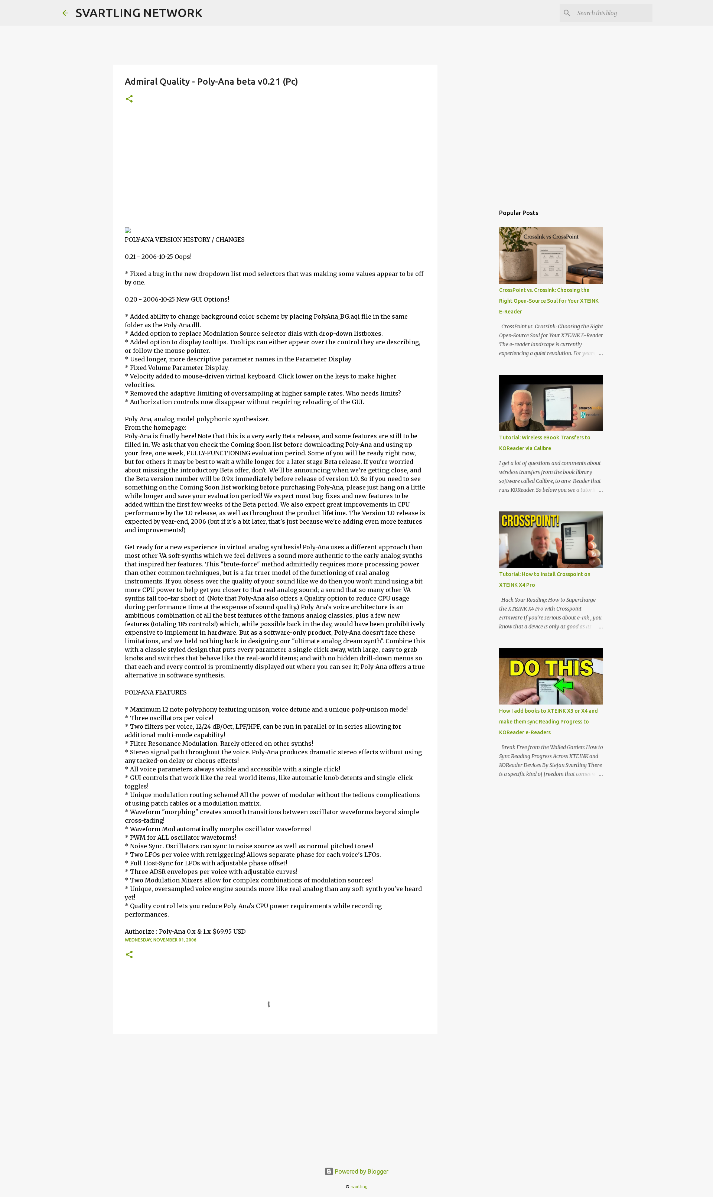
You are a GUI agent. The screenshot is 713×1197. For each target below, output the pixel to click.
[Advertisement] (275, 171)
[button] (129, 99)
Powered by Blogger (360, 1171)
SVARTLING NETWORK (139, 12)
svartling (359, 1186)
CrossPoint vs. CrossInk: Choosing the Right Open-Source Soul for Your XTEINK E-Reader (549, 301)
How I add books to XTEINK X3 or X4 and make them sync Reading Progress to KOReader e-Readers (548, 721)
